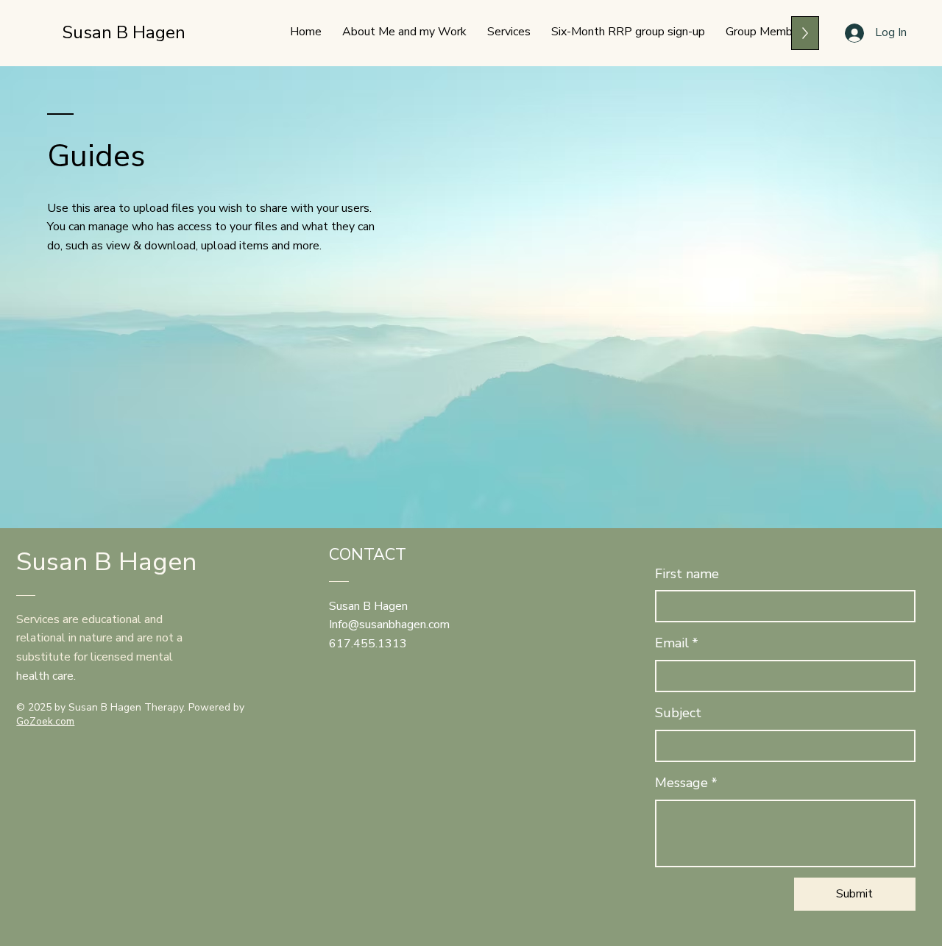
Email (676, 643)
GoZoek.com (45, 721)
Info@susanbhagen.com (389, 624)
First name (687, 574)
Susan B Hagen (123, 32)
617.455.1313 (368, 644)
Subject (678, 713)
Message (686, 783)
